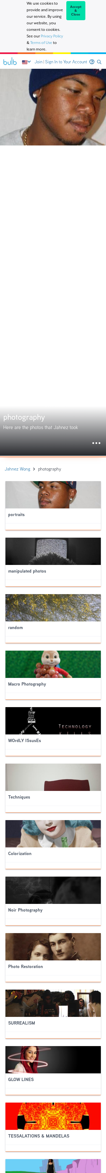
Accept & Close (76, 10)
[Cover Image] (53, 262)
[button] (99, 62)
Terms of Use (41, 42)
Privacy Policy (52, 36)
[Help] (91, 62)
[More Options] (96, 443)
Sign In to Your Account (66, 62)
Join (38, 62)
